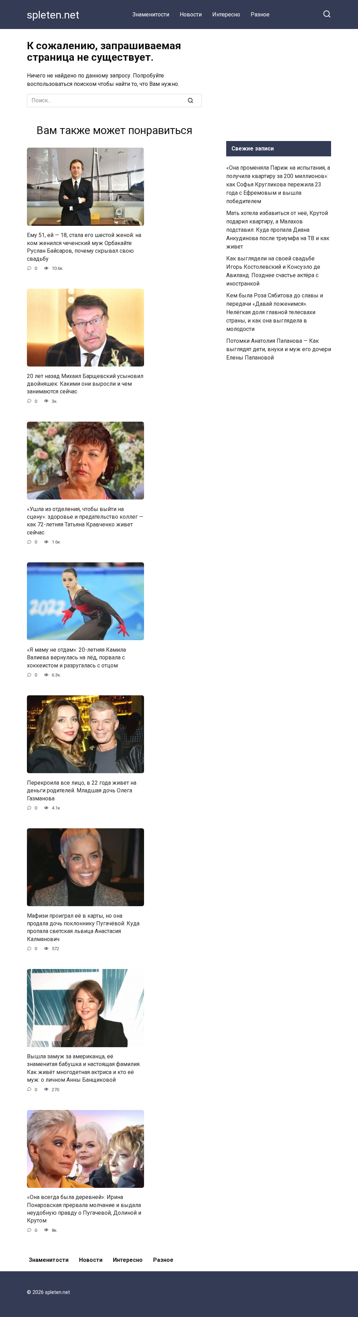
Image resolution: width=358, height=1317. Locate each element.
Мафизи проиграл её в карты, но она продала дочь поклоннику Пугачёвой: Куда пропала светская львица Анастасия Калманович (83, 927)
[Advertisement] (278, 83)
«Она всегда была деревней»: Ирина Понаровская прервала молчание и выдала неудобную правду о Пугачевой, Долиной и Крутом (84, 1209)
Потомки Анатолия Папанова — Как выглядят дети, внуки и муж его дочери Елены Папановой (278, 349)
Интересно (226, 14)
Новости (191, 14)
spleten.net (53, 15)
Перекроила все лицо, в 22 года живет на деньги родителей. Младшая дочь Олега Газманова (81, 790)
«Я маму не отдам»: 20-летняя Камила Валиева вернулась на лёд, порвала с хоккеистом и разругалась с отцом (76, 657)
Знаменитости (151, 14)
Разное (260, 14)
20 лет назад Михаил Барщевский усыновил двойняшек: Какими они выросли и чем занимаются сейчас (85, 383)
